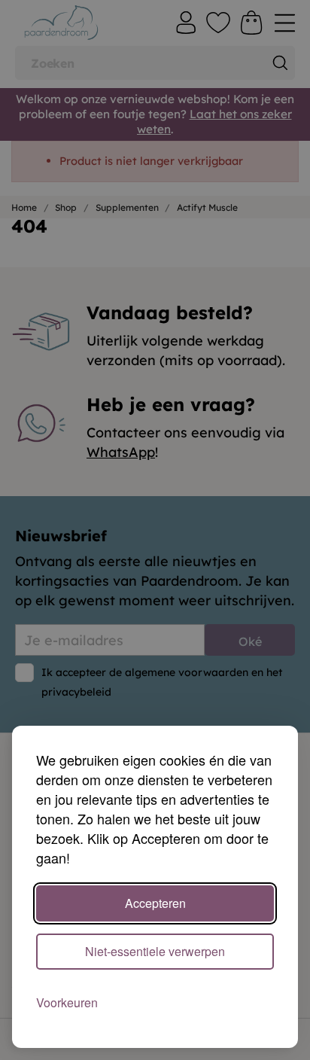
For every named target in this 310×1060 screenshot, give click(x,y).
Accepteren (155, 903)
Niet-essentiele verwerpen (155, 951)
